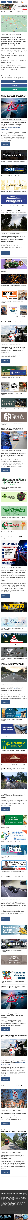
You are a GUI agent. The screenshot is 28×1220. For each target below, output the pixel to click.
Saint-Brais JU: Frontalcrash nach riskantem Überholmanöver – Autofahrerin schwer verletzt (13, 1130)
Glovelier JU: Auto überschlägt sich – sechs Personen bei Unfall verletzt (13, 769)
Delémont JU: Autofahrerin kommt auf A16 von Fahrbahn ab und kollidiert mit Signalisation (13, 96)
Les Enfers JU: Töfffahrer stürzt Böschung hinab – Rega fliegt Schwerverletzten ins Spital (13, 211)
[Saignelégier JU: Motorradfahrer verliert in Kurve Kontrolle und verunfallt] (14, 333)
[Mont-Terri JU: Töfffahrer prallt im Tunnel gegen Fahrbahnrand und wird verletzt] (14, 1047)
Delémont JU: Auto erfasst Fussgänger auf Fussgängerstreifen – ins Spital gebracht (12, 429)
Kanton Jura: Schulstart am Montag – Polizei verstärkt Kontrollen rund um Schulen (13, 1086)
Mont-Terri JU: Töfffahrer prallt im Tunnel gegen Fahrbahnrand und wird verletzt (14, 1036)
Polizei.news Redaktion (15, 34)
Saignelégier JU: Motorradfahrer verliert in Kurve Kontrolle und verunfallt (12, 322)
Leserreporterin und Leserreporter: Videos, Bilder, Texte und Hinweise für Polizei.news (12, 537)
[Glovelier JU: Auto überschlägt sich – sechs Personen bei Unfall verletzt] (14, 780)
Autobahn (15, 688)
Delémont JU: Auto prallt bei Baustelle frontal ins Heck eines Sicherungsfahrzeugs (13, 987)
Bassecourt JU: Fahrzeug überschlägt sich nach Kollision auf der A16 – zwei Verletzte (12, 664)
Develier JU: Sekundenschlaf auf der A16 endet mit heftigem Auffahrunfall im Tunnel (13, 877)
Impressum (4, 1193)
